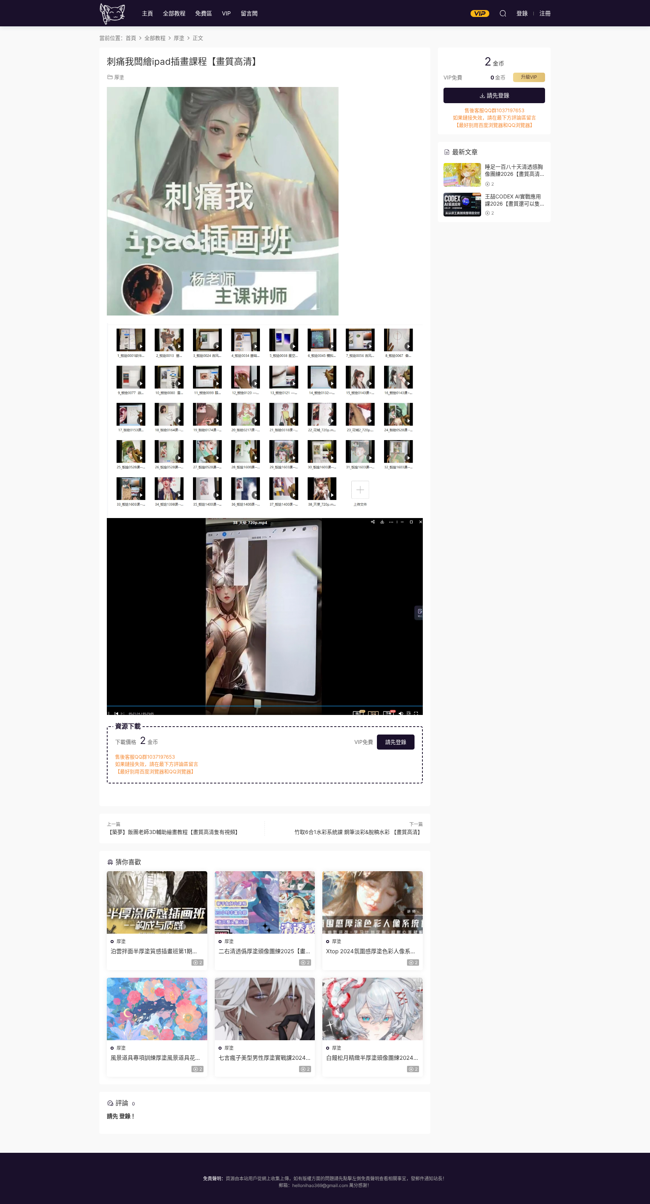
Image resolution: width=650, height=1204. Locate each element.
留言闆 (249, 13)
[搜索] (503, 13)
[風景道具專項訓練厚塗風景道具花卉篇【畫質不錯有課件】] (157, 1009)
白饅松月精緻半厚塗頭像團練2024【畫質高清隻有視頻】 (369, 1058)
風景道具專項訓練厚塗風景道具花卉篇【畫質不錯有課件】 (156, 1058)
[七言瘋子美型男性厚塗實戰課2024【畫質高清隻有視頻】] (265, 1009)
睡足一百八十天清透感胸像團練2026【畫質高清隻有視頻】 (515, 173)
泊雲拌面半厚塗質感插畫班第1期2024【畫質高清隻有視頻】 (151, 951)
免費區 (203, 13)
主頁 (147, 13)
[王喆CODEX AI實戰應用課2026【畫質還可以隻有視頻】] (462, 204)
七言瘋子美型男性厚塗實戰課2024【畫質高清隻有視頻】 (262, 1058)
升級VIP (529, 77)
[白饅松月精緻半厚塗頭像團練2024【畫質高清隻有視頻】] (372, 1009)
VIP (226, 13)
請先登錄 (395, 742)
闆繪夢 (112, 13)
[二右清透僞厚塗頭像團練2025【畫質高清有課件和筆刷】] (265, 902)
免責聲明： (214, 1178)
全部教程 (174, 13)
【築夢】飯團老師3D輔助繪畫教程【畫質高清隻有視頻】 (173, 832)
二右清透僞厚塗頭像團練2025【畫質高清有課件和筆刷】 (265, 951)
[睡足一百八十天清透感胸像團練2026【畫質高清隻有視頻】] (462, 175)
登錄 (125, 1116)
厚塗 (119, 77)
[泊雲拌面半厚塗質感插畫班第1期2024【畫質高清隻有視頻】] (157, 902)
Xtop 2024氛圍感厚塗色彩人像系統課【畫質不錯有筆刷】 (371, 951)
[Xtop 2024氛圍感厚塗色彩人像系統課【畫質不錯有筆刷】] (372, 902)
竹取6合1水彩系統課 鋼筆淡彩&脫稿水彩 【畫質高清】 (359, 832)
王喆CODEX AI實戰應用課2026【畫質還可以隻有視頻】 (515, 203)
